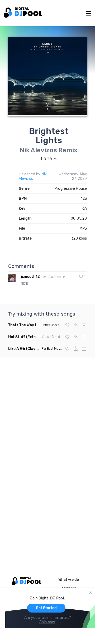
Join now (47, 622)
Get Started (46, 608)
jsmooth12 (30, 276)
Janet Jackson (52, 325)
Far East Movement (56, 348)
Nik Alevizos (33, 176)
